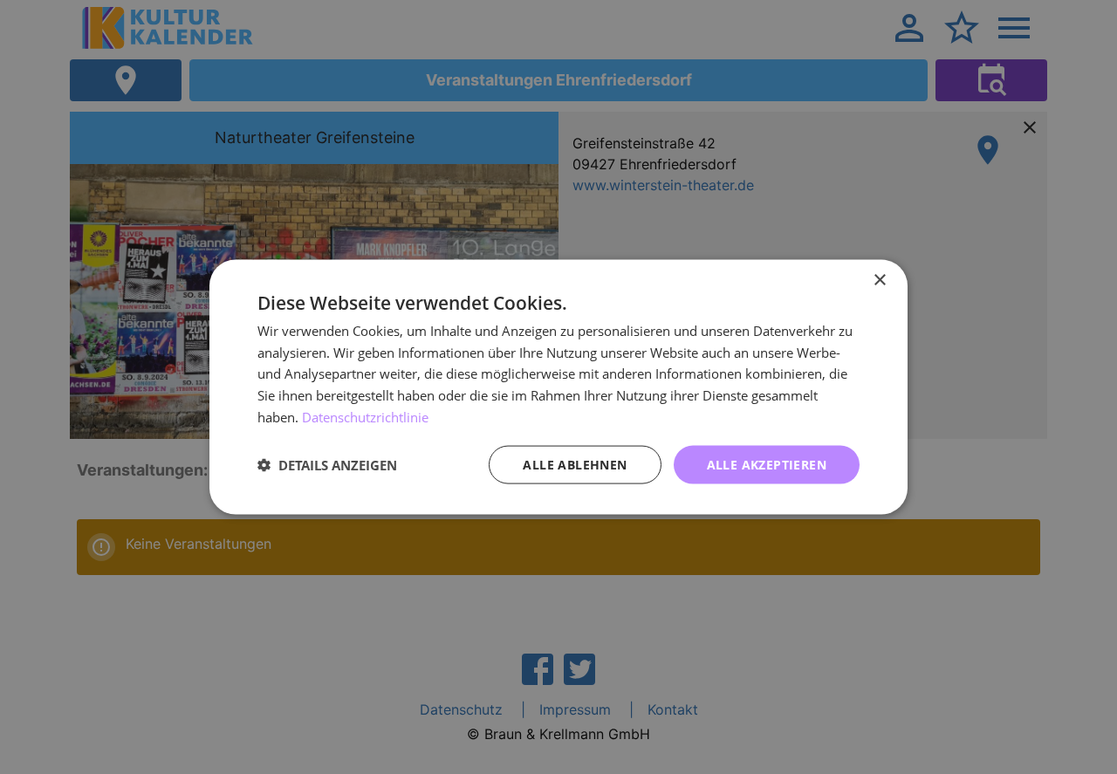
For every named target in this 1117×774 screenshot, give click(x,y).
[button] (327, 465)
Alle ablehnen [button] (575, 463)
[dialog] (558, 387)
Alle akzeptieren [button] (766, 463)
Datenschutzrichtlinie (365, 416)
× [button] (879, 279)
